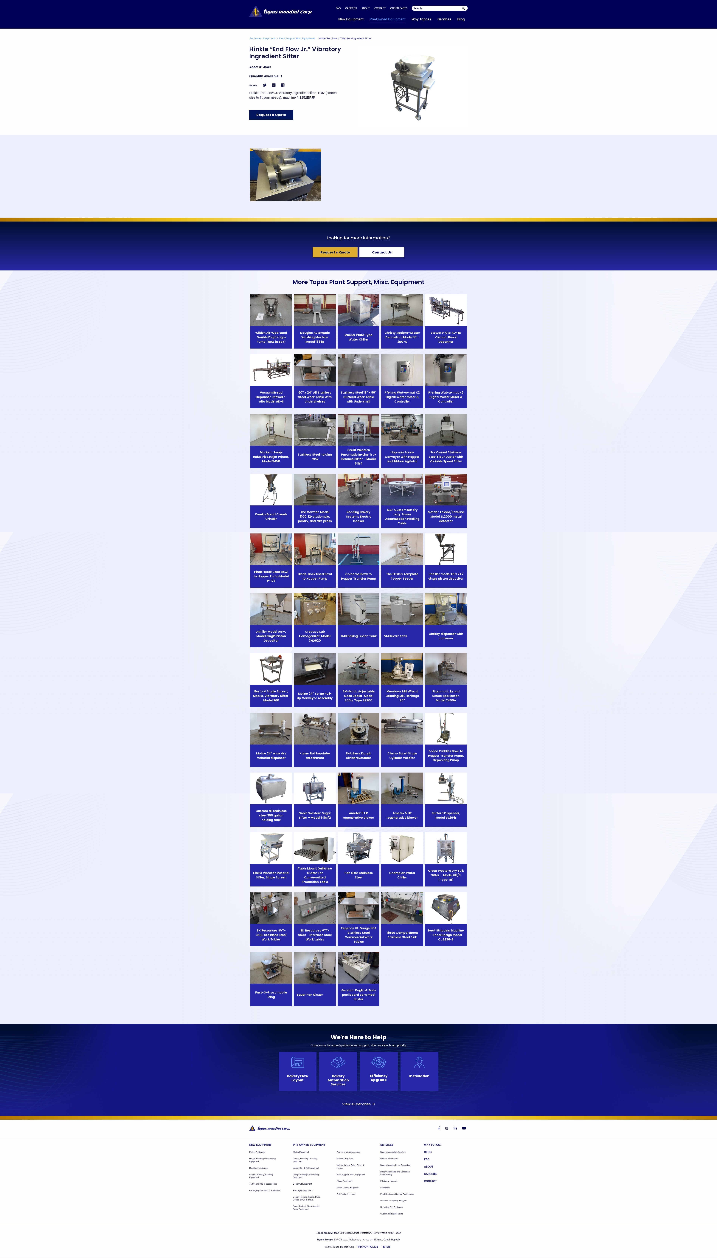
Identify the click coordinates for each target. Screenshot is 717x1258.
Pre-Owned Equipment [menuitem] (388, 19)
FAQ (338, 8)
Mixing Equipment (257, 1152)
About (365, 8)
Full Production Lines (346, 1194)
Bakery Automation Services (393, 1152)
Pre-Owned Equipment (309, 1144)
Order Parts (399, 8)
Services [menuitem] (444, 19)
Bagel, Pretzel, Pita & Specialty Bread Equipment (307, 1207)
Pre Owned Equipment (262, 38)
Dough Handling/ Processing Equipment (306, 1176)
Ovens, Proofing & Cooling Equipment (261, 1176)
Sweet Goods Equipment (348, 1187)
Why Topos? (433, 1144)
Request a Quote (271, 114)
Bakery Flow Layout (389, 1158)
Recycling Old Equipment (391, 1207)
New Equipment (260, 1144)
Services (386, 1144)
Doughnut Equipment (258, 1167)
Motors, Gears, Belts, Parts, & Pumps (350, 1166)
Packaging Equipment (303, 1190)
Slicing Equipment (345, 1181)
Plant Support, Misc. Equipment (297, 38)
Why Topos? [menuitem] (422, 19)
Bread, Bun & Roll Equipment (306, 1167)
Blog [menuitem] (461, 19)
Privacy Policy (367, 1246)
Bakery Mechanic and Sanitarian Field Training (395, 1173)
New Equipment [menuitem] (351, 19)
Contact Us (382, 252)
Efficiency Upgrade (389, 1181)
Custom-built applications (391, 1213)
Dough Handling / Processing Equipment (262, 1160)
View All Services (356, 1104)
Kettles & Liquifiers (345, 1158)
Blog (428, 1152)
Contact (380, 8)
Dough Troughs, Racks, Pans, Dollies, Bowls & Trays (306, 1198)
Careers (351, 8)
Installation (385, 1187)
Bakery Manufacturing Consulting (395, 1165)
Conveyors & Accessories (349, 1152)
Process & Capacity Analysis (393, 1200)
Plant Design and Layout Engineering (397, 1194)
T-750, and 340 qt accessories (263, 1183)
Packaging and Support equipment (264, 1190)
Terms (385, 1246)
